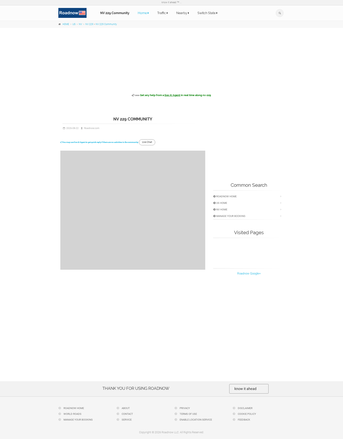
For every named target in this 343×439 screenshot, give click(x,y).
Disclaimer (244, 408)
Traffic (162, 13)
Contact (127, 413)
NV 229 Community (106, 24)
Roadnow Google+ (249, 273)
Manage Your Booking (230, 216)
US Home (221, 202)
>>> (173, 95)
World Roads (72, 413)
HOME (66, 24)
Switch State (207, 13)
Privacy (184, 408)
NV (80, 24)
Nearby (182, 13)
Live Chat (147, 142)
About (125, 408)
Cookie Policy (246, 413)
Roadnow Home (226, 196)
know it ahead (245, 389)
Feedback (243, 419)
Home (143, 13)
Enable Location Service (195, 419)
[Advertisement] (171, 60)
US (73, 24)
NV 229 (89, 24)
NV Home (221, 209)
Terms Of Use (188, 413)
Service (126, 419)
